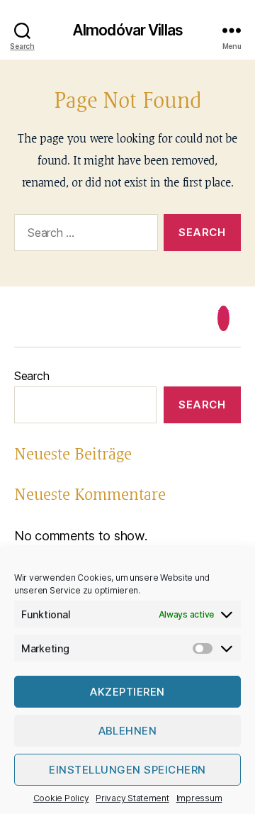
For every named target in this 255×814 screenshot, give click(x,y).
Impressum (199, 798)
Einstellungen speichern (127, 769)
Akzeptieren (127, 691)
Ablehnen (127, 730)
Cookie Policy (61, 798)
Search (31, 376)
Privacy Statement (132, 798)
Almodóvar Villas (127, 30)
